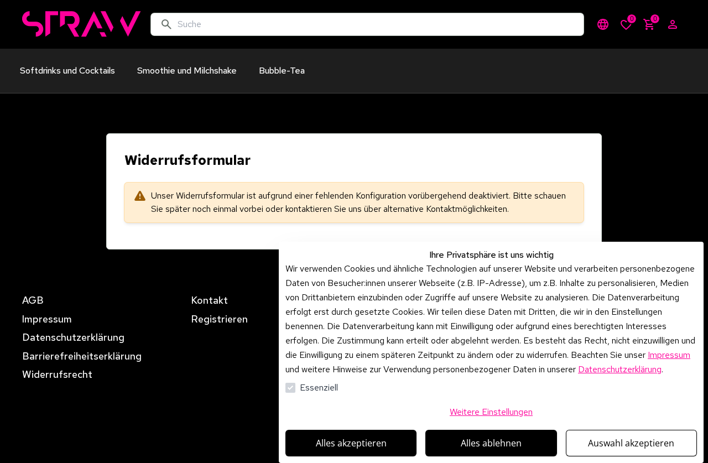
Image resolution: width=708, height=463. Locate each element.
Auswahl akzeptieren (631, 443)
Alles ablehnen (491, 443)
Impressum (669, 355)
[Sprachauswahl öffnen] (603, 24)
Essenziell (319, 387)
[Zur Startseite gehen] (82, 24)
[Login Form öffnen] (673, 24)
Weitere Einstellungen (491, 412)
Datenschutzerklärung (620, 369)
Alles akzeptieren (351, 443)
